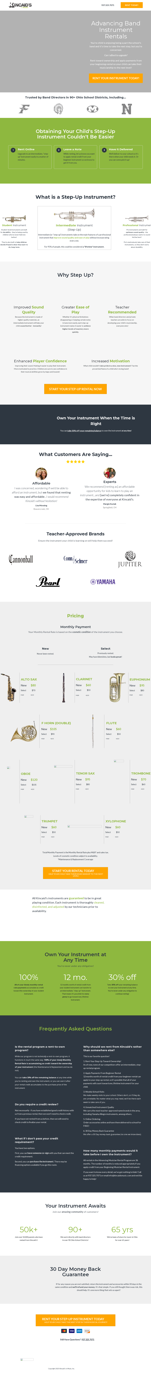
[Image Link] (20, 5)
